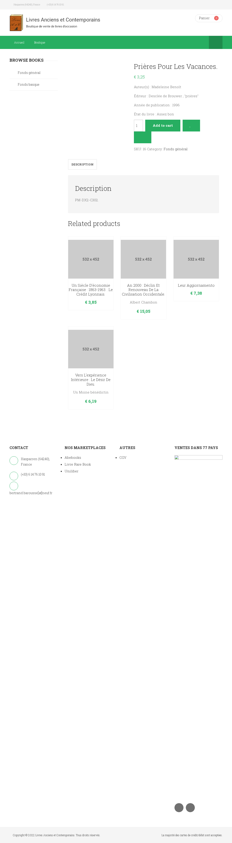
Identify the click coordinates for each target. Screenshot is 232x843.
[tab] (82, 164)
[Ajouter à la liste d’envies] (191, 125)
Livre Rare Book (78, 464)
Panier (204, 18)
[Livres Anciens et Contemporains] (61, 22)
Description (82, 164)
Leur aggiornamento (196, 285)
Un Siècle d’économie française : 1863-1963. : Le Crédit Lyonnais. (91, 290)
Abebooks (73, 457)
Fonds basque (28, 84)
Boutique (39, 42)
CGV (122, 457)
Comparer (142, 137)
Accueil (19, 42)
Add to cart (163, 125)
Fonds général (176, 149)
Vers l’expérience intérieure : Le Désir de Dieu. (91, 379)
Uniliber (71, 471)
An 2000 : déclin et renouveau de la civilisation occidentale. (143, 290)
